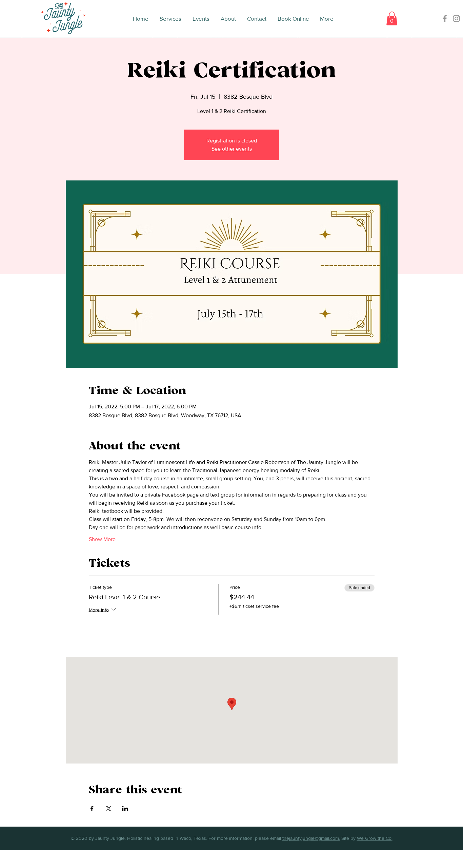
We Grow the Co (374, 838)
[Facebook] (444, 18)
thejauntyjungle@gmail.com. (311, 838)
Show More (102, 539)
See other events (232, 149)
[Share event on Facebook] (92, 808)
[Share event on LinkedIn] (125, 808)
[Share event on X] (108, 808)
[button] (392, 18)
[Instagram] (456, 18)
